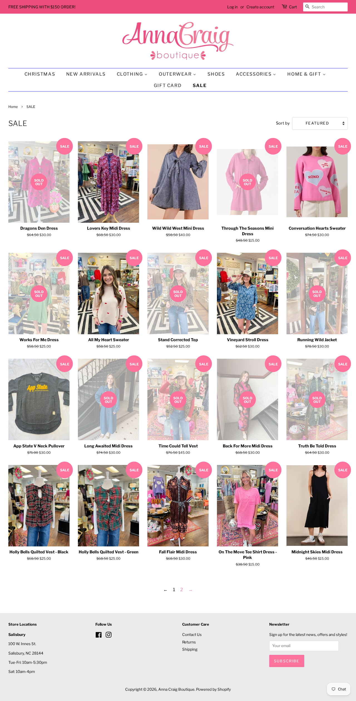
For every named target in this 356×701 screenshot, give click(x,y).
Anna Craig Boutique (176, 689)
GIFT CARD (168, 85)
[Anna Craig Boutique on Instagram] (108, 636)
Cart (293, 6)
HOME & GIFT (304, 74)
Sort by (283, 123)
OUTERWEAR (176, 74)
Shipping (189, 649)
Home (13, 107)
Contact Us (192, 634)
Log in (232, 6)
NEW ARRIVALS (86, 74)
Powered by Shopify (213, 689)
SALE (199, 85)
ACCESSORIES (254, 74)
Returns (189, 642)
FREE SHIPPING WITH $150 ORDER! (41, 6)
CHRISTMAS (39, 74)
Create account (260, 6)
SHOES (216, 74)
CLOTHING (130, 74)
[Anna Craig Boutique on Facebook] (98, 636)
